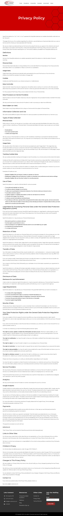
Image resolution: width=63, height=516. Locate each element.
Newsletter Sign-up (24, 505)
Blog (20, 502)
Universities (33, 3)
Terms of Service (37, 501)
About (51, 3)
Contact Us (36, 496)
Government (46, 3)
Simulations (26, 3)
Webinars (21, 500)
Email (50, 497)
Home (20, 3)
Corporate (39, 3)
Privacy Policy (36, 498)
